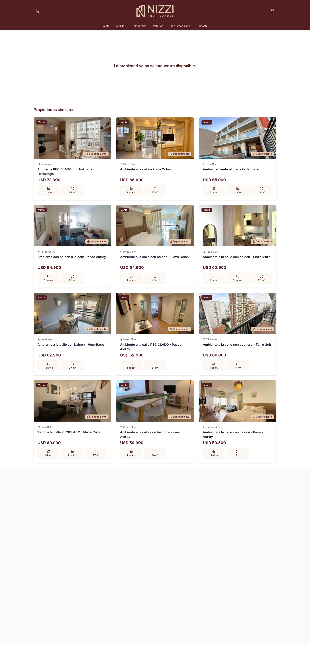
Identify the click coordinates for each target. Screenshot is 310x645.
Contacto (202, 26)
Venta (106, 26)
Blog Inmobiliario (180, 26)
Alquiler (120, 26)
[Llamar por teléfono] (38, 11)
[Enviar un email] (271, 11)
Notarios (158, 26)
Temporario (139, 26)
